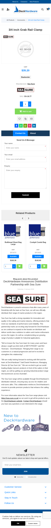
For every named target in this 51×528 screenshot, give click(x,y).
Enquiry (7, 166)
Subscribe (20, 477)
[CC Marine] (35, 225)
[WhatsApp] (21, 126)
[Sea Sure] (25, 92)
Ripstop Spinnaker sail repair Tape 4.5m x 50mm (38, 244)
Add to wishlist (19, 118)
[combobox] (8, 266)
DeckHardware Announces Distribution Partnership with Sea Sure (25, 283)
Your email (8, 155)
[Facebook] (16, 126)
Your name (8, 143)
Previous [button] (22, 218)
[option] (13, 247)
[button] (14, 266)
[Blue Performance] (10, 232)
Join (25, 471)
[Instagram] (30, 126)
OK (18, 523)
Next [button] (28, 218)
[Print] (25, 126)
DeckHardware (10, 401)
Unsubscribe (32, 477)
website (19, 401)
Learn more (32, 523)
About (33, 133)
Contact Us (20, 133)
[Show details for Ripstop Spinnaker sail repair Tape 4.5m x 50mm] (38, 231)
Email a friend (31, 118)
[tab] (20, 133)
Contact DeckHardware (32, 401)
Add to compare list (25, 118)
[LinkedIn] (34, 126)
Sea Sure (31, 84)
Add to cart (27, 111)
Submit (25, 195)
